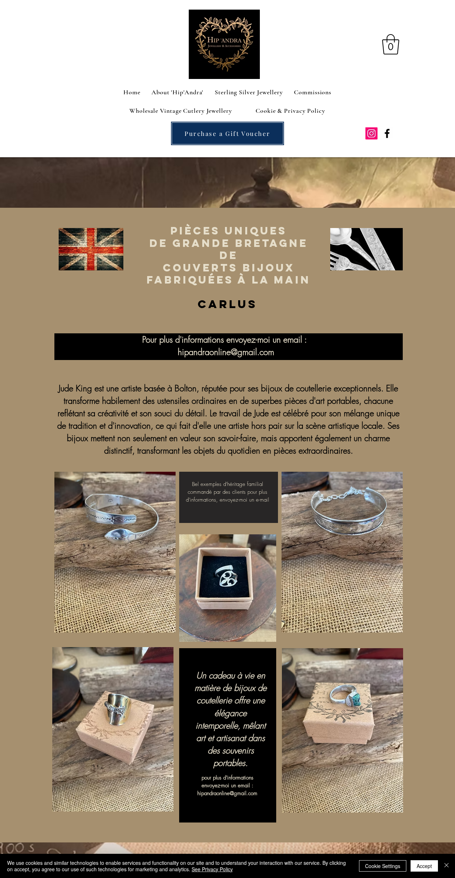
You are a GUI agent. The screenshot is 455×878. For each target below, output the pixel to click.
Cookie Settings (382, 865)
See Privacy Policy (212, 869)
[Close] (446, 866)
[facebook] (387, 133)
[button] (390, 44)
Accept (424, 865)
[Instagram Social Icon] (371, 133)
